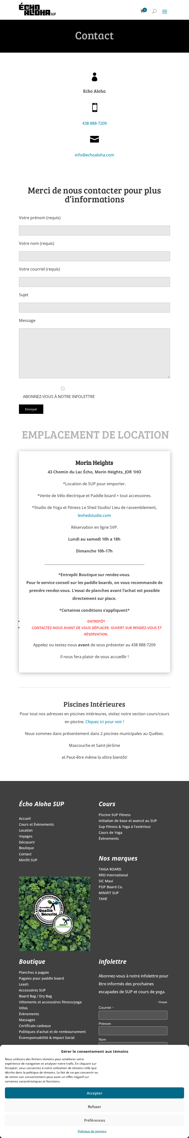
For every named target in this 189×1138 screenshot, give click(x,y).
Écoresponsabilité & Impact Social (47, 1038)
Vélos (23, 1008)
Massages (27, 1020)
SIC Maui (106, 881)
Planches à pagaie (34, 973)
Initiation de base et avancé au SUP (128, 821)
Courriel (106, 1007)
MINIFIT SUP (109, 893)
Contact (25, 854)
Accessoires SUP (32, 990)
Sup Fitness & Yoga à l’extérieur (125, 827)
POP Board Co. (111, 887)
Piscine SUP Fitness (115, 815)
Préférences (94, 1120)
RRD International (113, 875)
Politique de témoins (92, 1131)
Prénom (105, 1024)
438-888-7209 (94, 123)
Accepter (94, 1093)
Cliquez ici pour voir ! (104, 721)
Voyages (25, 837)
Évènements (109, 839)
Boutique (26, 848)
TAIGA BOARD (110, 869)
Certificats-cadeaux (35, 1026)
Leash (24, 985)
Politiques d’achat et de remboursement (52, 1032)
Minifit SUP (28, 860)
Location (26, 831)
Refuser (94, 1106)
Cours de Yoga (110, 833)
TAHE (103, 899)
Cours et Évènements (36, 825)
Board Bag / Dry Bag (35, 996)
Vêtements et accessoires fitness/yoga (50, 1002)
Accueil (25, 819)
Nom (102, 1039)
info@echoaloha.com (94, 155)
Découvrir (27, 842)
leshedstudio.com (94, 515)
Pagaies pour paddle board (41, 979)
